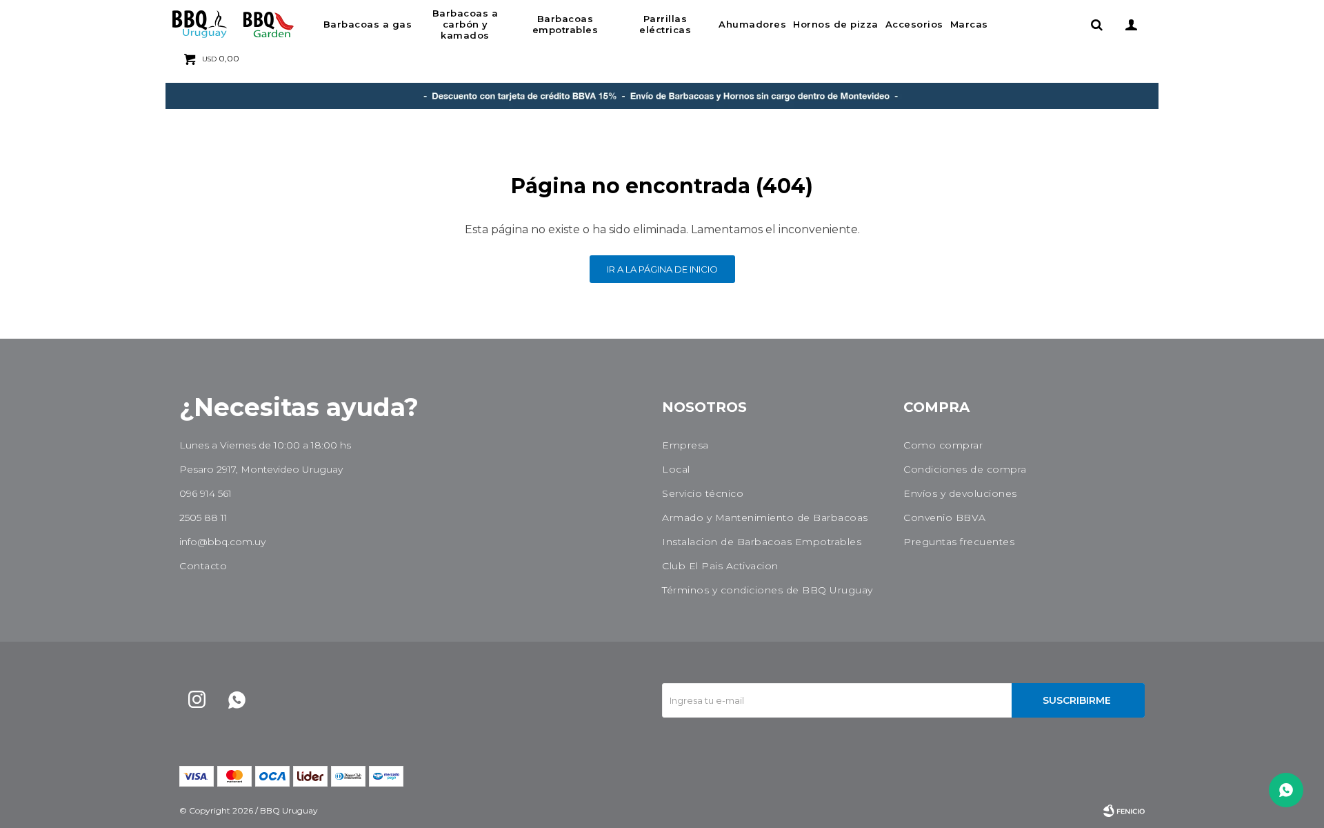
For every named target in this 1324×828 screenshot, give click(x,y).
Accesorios (914, 24)
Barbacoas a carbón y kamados (465, 24)
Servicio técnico (702, 493)
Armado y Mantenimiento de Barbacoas (765, 517)
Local (676, 469)
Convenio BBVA (944, 517)
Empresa (685, 445)
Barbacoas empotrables (565, 24)
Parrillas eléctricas (665, 24)
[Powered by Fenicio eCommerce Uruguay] (1124, 810)
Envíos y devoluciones (960, 493)
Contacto (203, 566)
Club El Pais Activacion (720, 566)
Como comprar (943, 445)
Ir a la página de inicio (662, 269)
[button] (1096, 24)
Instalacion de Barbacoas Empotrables (761, 541)
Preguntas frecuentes (958, 541)
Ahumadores (752, 24)
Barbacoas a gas (367, 24)
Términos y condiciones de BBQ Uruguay (767, 590)
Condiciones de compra (965, 469)
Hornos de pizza (836, 24)
